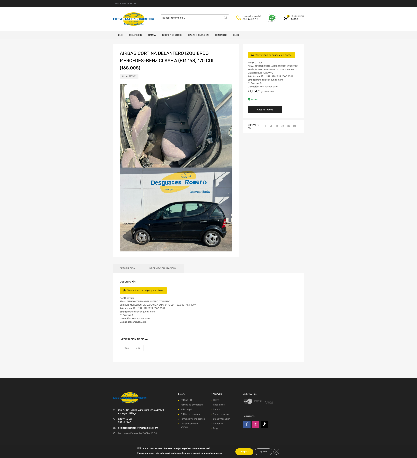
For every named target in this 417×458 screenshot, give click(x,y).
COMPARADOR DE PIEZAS (124, 3)
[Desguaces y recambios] (127, 19)
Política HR (186, 400)
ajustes (218, 453)
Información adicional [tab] (163, 268)
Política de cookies (190, 414)
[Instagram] (255, 424)
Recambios (135, 35)
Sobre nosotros (172, 35)
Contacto (221, 35)
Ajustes (263, 451)
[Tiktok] (264, 424)
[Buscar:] (195, 17)
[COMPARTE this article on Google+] (276, 126)
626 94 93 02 (250, 19)
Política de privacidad (191, 404)
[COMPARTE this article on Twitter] (270, 126)
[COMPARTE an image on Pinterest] (282, 126)
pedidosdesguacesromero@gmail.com (138, 427)
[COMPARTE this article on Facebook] (265, 126)
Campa (152, 35)
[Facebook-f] (247, 424)
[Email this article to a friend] (294, 126)
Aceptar (244, 451)
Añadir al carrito (265, 109)
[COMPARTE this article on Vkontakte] (288, 126)
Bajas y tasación (198, 35)
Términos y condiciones (192, 419)
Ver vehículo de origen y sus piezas (273, 55)
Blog (236, 35)
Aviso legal (186, 409)
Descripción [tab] (127, 268)
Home (119, 35)
